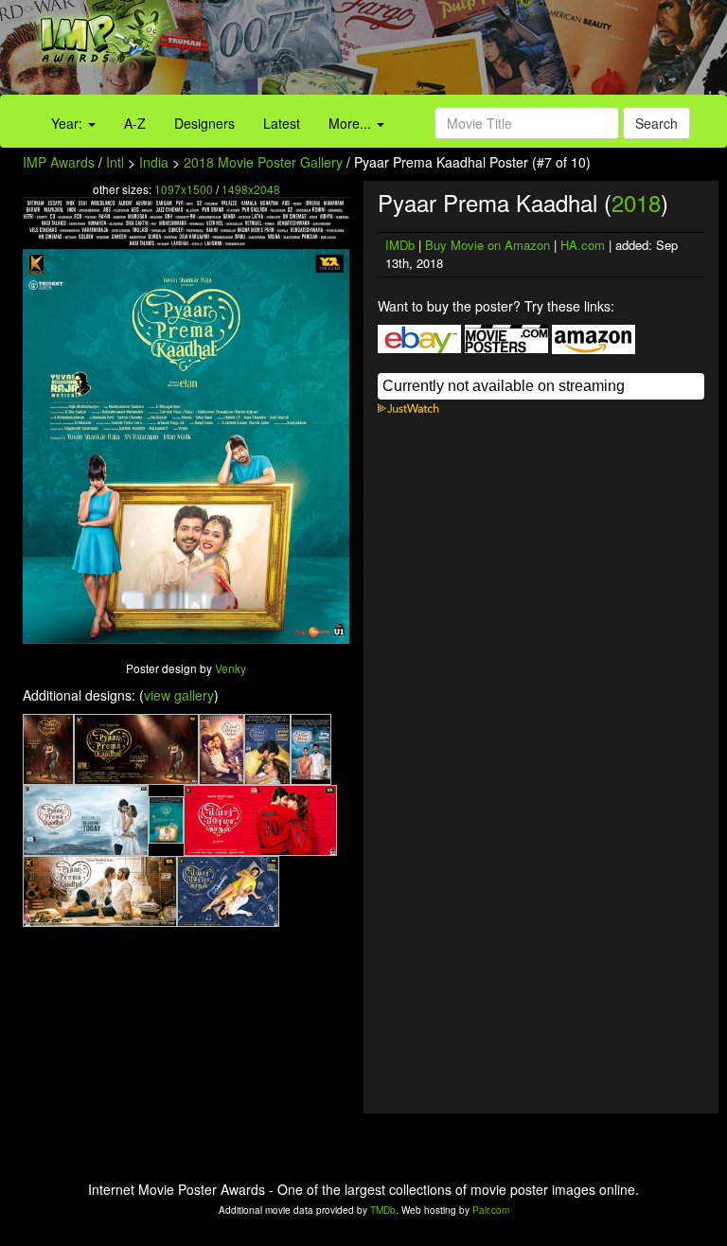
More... (351, 123)
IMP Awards (59, 161)
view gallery (179, 694)
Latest (281, 123)
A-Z (135, 123)
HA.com (582, 245)
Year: (68, 123)
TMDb (383, 1210)
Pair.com (490, 1210)
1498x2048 (251, 189)
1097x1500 (183, 189)
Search (656, 123)
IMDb (400, 245)
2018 (636, 202)
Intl (115, 161)
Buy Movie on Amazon (487, 245)
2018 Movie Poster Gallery (263, 161)
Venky (230, 668)
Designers (204, 123)
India (153, 161)
